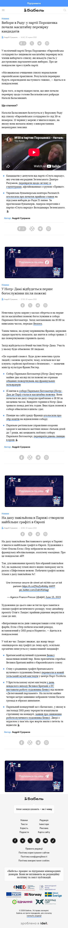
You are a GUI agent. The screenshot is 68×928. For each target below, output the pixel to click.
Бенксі (50, 655)
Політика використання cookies (34, 860)
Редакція (44, 820)
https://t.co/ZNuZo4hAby (35, 586)
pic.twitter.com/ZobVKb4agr (34, 589)
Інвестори (44, 824)
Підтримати (34, 3)
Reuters (37, 324)
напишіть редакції (34, 916)
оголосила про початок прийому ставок (30, 196)
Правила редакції (34, 848)
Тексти (24, 824)
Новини (24, 820)
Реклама (44, 828)
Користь (24, 828)
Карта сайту (44, 832)
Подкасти (24, 832)
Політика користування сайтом (34, 852)
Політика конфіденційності (34, 856)
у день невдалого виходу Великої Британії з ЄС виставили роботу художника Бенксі (30, 686)
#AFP (52, 586)
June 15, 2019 (53, 597)
